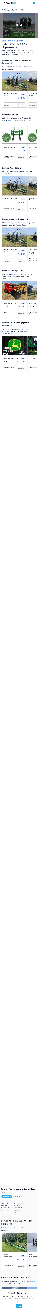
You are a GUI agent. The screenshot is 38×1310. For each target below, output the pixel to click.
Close (19, 1306)
